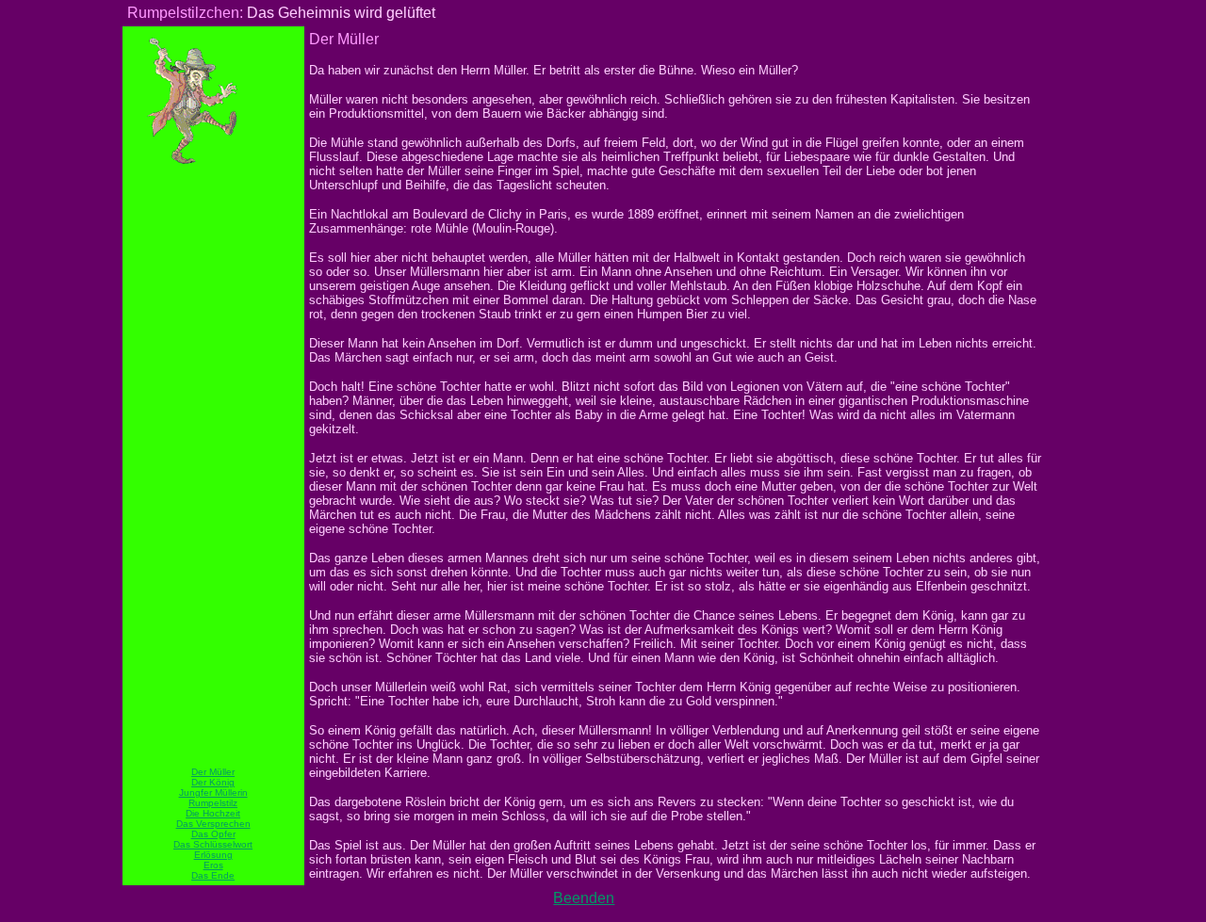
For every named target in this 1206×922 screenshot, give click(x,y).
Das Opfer (213, 834)
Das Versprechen (213, 823)
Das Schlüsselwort (213, 844)
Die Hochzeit (213, 813)
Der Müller (213, 772)
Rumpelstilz (212, 803)
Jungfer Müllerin (213, 792)
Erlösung (213, 854)
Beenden (583, 898)
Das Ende (213, 875)
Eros (213, 865)
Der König (213, 782)
